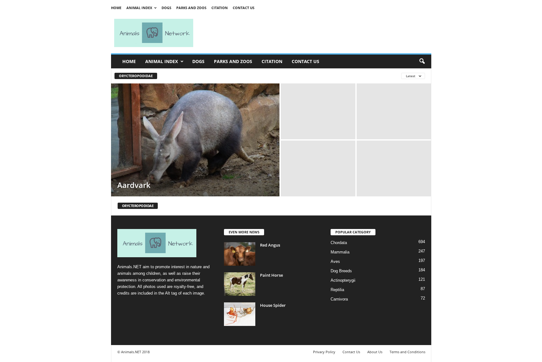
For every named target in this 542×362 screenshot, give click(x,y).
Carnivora (339, 299)
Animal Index (139, 7)
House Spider (273, 305)
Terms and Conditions (407, 351)
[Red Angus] (239, 254)
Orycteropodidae (136, 75)
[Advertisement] (315, 33)
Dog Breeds (341, 271)
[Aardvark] (195, 139)
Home (116, 7)
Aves (335, 261)
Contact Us (243, 7)
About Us (374, 351)
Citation (219, 7)
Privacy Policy (324, 351)
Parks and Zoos (191, 7)
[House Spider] (239, 314)
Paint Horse (271, 275)
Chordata (339, 242)
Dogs (166, 7)
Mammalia (340, 252)
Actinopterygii (343, 280)
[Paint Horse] (239, 284)
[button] (422, 61)
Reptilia (337, 289)
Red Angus (270, 245)
